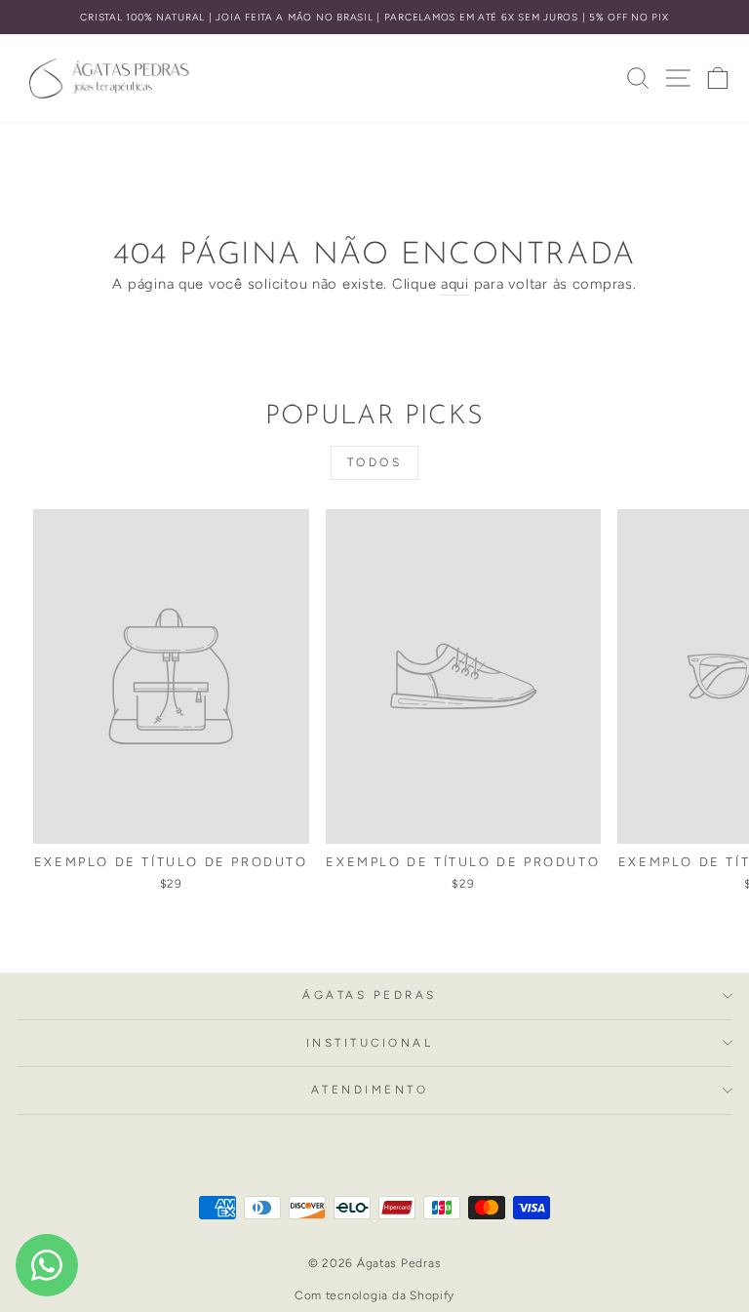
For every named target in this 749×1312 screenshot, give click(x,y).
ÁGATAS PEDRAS (369, 995)
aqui (455, 284)
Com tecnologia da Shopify (374, 1295)
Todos (375, 462)
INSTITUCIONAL (370, 1043)
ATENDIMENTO (370, 1089)
